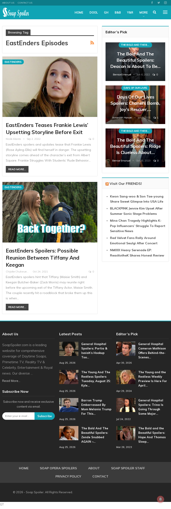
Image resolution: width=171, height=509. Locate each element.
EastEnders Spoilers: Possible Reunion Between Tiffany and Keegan (42, 257)
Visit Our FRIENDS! (126, 183)
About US (8, 2)
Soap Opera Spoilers (58, 468)
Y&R (130, 12)
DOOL (94, 12)
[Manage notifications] (160, 499)
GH (106, 12)
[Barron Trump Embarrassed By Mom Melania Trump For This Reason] (68, 405)
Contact (100, 476)
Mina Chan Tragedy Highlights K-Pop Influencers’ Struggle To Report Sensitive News (137, 226)
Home (79, 12)
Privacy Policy (68, 476)
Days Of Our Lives (135, 87)
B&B (118, 12)
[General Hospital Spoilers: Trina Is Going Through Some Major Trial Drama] (125, 405)
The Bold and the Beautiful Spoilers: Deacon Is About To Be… (135, 60)
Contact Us (25, 2)
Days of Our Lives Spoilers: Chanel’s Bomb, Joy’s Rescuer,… (135, 103)
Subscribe (44, 416)
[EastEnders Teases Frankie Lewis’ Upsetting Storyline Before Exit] (49, 87)
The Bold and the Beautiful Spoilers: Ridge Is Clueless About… (135, 146)
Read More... (17, 169)
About (94, 468)
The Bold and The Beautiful (136, 44)
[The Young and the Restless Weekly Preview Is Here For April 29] (125, 377)
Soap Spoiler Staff (128, 468)
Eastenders (13, 61)
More (143, 12)
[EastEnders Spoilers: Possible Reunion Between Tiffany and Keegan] (49, 212)
